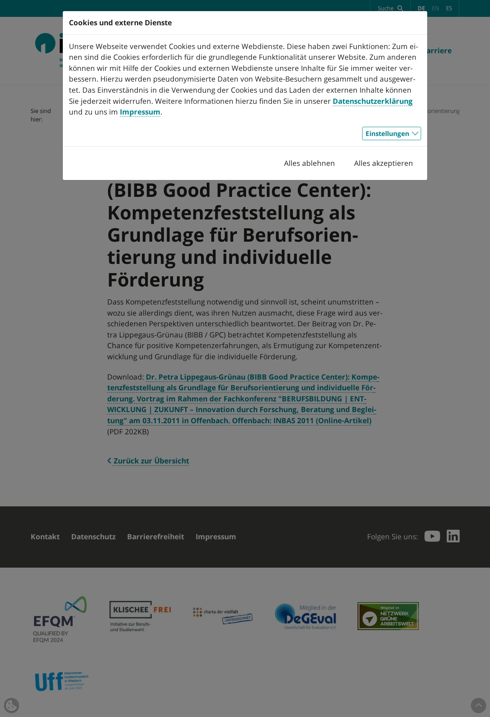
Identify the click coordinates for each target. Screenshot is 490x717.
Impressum (140, 112)
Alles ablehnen (309, 163)
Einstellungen (387, 133)
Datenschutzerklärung (373, 101)
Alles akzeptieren (383, 163)
